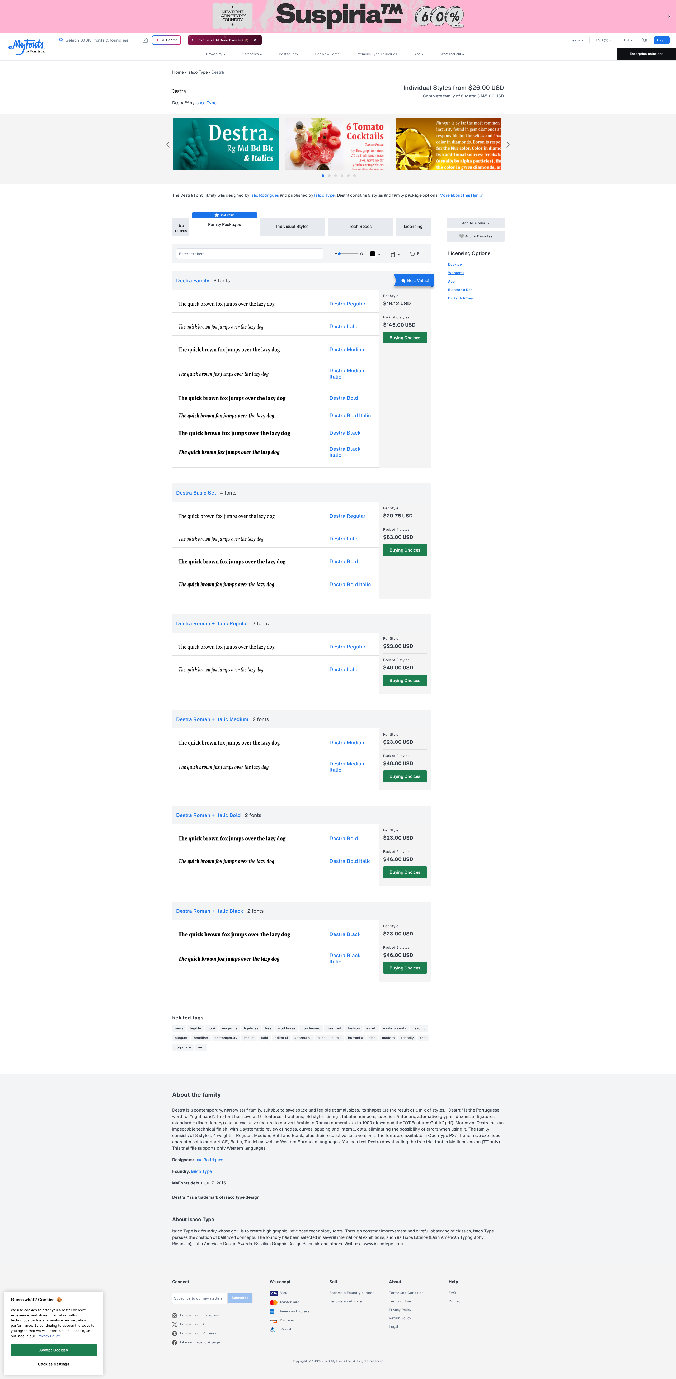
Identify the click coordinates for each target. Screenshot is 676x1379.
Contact (455, 1301)
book (212, 1028)
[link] (60, 40)
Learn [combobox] (575, 40)
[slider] (348, 253)
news (179, 1028)
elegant (181, 1038)
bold (264, 1038)
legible (195, 1028)
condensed (311, 1028)
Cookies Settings (53, 1364)
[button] (669, 16)
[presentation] (168, 145)
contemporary (225, 1038)
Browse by (214, 54)
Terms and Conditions (407, 1293)
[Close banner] (255, 40)
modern (388, 1038)
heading (419, 1028)
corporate (183, 1047)
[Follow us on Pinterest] (176, 1333)
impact (249, 1038)
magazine (230, 1028)
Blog (417, 54)
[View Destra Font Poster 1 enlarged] (226, 144)
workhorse (286, 1028)
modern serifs (394, 1028)
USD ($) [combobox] (602, 40)
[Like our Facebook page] (176, 1342)
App (451, 281)
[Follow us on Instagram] (176, 1315)
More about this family (461, 195)
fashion (354, 1028)
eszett (371, 1028)
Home (178, 72)
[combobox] (118, 40)
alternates (302, 1038)
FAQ (452, 1293)
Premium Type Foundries (376, 54)
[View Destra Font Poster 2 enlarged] (337, 144)
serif (201, 1047)
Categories (250, 54)
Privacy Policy (400, 1310)
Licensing (413, 226)
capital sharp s (330, 1038)
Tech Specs (360, 226)
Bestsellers (288, 54)
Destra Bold (344, 398)
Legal (393, 1327)
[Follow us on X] (176, 1324)
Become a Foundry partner (351, 1293)
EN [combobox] (626, 40)
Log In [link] (661, 40)
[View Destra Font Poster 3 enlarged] (448, 144)
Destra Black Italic (345, 452)
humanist (355, 1038)
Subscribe (240, 1297)
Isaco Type (197, 72)
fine (372, 1038)
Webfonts (456, 272)
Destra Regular (347, 303)
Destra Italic (344, 326)
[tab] (323, 175)
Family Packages (224, 224)
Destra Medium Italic (347, 373)
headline (201, 1038)
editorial (281, 1038)
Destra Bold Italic (350, 415)
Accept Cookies (53, 1350)
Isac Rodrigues (265, 195)
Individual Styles (292, 226)
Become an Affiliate (345, 1301)
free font (334, 1028)
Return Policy (400, 1318)
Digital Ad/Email (461, 298)
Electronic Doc (460, 289)
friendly (407, 1038)
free (268, 1028)
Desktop (455, 264)
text (423, 1038)
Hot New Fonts (327, 54)
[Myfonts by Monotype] (27, 46)
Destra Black (345, 432)
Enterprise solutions (646, 53)
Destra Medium (347, 349)
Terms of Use (400, 1301)
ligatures (251, 1028)
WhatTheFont (450, 54)
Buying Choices (404, 338)
